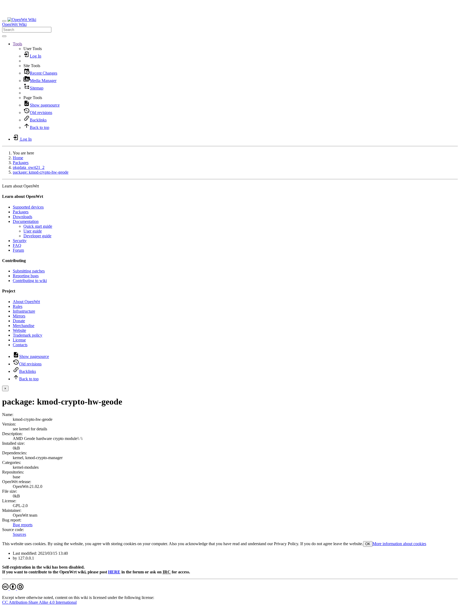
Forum (18, 250)
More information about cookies (399, 543)
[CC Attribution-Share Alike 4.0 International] (12, 588)
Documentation (26, 221)
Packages (20, 162)
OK (367, 544)
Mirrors (19, 316)
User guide (32, 231)
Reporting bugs (26, 276)
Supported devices (28, 207)
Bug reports (22, 525)
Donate (19, 321)
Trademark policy (27, 335)
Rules (17, 306)
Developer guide (37, 236)
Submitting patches (29, 271)
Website (19, 330)
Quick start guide (37, 226)
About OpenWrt (26, 301)
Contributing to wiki (30, 280)
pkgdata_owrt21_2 (28, 167)
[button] (17, 44)
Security (20, 240)
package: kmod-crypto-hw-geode (40, 172)
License (19, 340)
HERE (114, 572)
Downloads (22, 216)
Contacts (20, 344)
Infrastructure (24, 311)
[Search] (4, 36)
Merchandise (23, 325)
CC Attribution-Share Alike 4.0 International (39, 602)
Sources (19, 534)
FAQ (17, 245)
